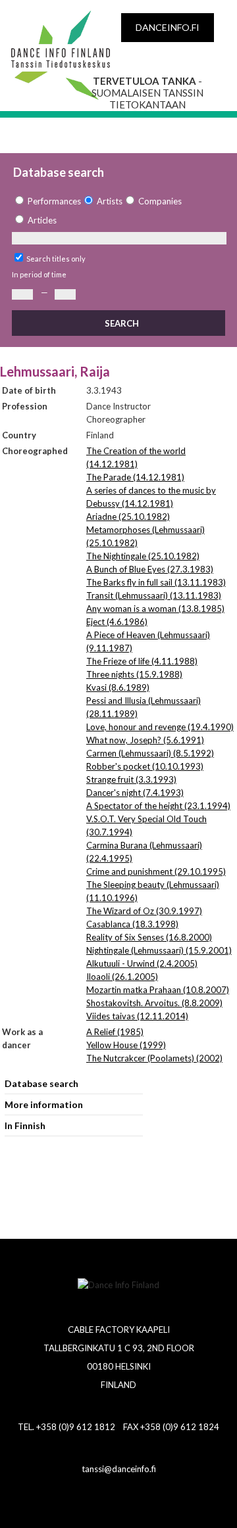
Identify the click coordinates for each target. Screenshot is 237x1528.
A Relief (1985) (115, 1032)
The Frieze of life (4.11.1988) (142, 661)
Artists (109, 201)
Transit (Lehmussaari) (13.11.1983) (153, 595)
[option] (46, 201)
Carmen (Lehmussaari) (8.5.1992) (150, 753)
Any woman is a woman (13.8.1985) (155, 608)
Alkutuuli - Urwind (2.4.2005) (142, 963)
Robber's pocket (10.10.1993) (144, 766)
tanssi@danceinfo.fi (119, 1469)
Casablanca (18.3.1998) (132, 924)
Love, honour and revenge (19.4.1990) (160, 727)
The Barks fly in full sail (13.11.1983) (156, 582)
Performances (54, 201)
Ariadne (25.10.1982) (128, 516)
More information (44, 1104)
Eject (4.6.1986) (116, 621)
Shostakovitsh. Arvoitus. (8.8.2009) (154, 1003)
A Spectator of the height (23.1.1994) (158, 805)
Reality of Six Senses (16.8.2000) (149, 937)
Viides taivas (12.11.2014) (137, 1016)
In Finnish (25, 1125)
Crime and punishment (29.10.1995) (156, 871)
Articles (42, 220)
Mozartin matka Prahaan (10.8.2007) (157, 989)
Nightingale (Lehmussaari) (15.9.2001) (159, 950)
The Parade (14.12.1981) (135, 477)
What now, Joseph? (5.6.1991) (145, 740)
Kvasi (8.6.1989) (117, 687)
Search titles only (56, 258)
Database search (41, 1083)
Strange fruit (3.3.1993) (131, 779)
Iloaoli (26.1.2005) (122, 976)
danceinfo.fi (167, 27)
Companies (160, 201)
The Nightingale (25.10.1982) (142, 556)
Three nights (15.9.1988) (134, 674)
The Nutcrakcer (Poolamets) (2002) (154, 1058)
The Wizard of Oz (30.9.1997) (144, 911)
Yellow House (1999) (126, 1045)
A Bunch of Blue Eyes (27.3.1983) (149, 569)
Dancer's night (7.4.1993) (135, 792)
